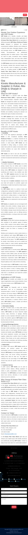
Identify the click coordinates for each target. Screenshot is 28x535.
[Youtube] (23, 479)
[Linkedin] (17, 481)
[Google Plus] (17, 479)
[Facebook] (5, 479)
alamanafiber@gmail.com (14, 475)
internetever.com (18, 532)
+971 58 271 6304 (8, 463)
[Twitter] (10, 479)
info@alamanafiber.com (15, 472)
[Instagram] (11, 481)
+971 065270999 (20, 463)
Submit (14, 506)
